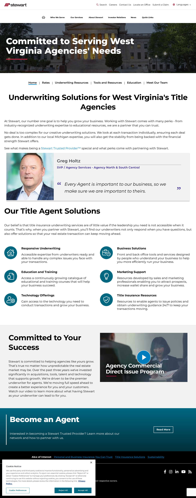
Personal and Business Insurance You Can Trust (83, 457)
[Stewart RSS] (190, 472)
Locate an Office (141, 4)
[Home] (43, 17)
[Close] (91, 462)
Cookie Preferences (18, 490)
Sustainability (156, 457)
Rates (46, 82)
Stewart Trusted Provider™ (61, 148)
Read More (163, 429)
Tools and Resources (108, 82)
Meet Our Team (157, 82)
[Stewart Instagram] (170, 472)
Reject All (63, 490)
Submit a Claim (161, 4)
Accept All (83, 490)
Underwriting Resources (71, 82)
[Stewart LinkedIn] (177, 472)
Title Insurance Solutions (130, 457)
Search (103, 4)
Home (32, 82)
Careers (113, 4)
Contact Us (125, 4)
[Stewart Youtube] (183, 472)
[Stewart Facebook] (165, 472)
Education (134, 82)
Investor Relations (117, 17)
